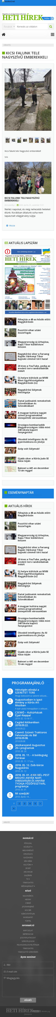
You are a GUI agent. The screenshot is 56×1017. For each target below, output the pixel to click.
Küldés (28, 1000)
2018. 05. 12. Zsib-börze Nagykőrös (29, 766)
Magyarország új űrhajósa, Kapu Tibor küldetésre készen (33, 344)
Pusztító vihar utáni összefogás (29, 331)
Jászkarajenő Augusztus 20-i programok (30, 746)
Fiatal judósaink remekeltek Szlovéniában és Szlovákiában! (34, 403)
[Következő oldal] (40, 803)
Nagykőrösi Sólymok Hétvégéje (30, 391)
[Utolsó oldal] (13, 808)
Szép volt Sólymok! (29, 448)
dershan (35, 775)
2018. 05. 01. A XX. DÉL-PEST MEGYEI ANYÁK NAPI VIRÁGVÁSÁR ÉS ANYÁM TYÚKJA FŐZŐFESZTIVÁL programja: (32, 780)
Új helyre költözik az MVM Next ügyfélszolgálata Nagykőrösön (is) (33, 380)
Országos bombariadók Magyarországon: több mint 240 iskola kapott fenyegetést (34, 428)
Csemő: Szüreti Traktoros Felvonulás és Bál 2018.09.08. (31, 735)
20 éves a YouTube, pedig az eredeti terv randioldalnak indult (34, 368)
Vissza (11, 225)
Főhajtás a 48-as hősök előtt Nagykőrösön (34, 321)
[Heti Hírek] (28, 16)
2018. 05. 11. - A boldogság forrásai (31, 756)
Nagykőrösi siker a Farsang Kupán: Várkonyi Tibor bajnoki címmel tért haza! (33, 356)
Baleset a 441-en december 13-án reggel (33, 469)
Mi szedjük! (22, 793)
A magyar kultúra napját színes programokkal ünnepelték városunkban (32, 415)
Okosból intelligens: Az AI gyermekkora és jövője (32, 440)
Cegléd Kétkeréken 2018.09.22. (27, 724)
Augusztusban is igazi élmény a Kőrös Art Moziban (28, 702)
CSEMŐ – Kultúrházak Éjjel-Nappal (28, 714)
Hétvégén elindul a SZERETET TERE (27, 691)
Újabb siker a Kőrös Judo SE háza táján (33, 460)
